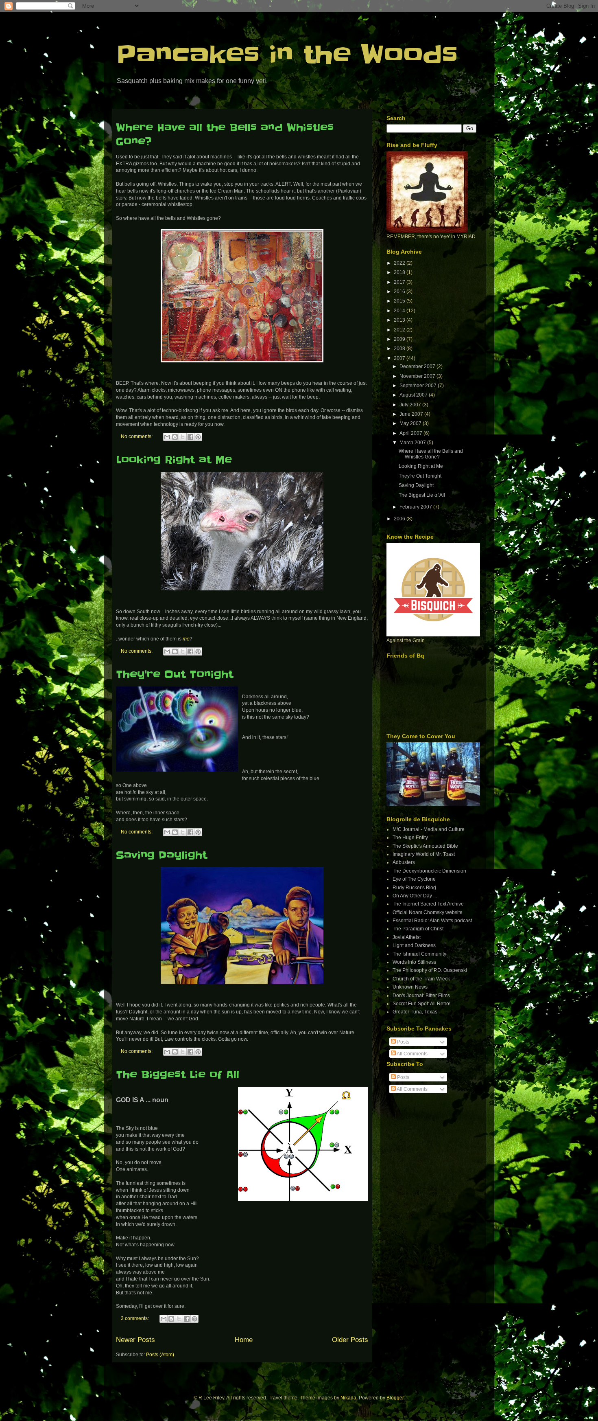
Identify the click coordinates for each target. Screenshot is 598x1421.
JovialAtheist (407, 937)
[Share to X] (183, 437)
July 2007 (410, 405)
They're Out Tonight (174, 674)
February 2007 (416, 507)
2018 (400, 272)
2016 (400, 291)
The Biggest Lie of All (177, 1074)
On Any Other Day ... (415, 896)
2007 (400, 358)
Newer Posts (135, 1340)
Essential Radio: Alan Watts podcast (432, 920)
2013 (400, 320)
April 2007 (411, 433)
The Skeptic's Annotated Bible (425, 846)
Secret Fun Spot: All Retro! (421, 1004)
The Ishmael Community (419, 954)
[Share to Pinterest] (198, 437)
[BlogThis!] (175, 437)
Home (244, 1340)
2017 (400, 282)
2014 (400, 311)
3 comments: (135, 1318)
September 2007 (418, 385)
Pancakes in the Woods (287, 55)
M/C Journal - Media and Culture (429, 829)
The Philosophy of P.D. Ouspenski (430, 970)
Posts (402, 1042)
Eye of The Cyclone (414, 879)
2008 (400, 348)
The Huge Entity (410, 837)
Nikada (348, 1398)
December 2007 (417, 366)
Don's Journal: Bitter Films (421, 995)
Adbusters (404, 862)
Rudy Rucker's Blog (414, 887)
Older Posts (350, 1340)
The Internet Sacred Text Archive (428, 904)
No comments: (137, 436)
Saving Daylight (161, 855)
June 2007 (411, 414)
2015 (400, 301)
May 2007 (411, 423)
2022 (400, 263)
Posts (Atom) (160, 1354)
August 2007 (414, 395)
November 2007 (417, 376)
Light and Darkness (414, 945)
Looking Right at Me (174, 460)
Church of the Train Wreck (421, 979)
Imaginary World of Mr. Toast (424, 854)
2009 (400, 339)
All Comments (412, 1054)
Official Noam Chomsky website (428, 912)
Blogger (395, 1398)
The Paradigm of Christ (418, 929)
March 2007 (413, 442)
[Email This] (167, 437)
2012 (400, 330)
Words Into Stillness (414, 962)
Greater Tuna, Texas (415, 1012)
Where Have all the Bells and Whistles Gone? (431, 454)
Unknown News (410, 987)
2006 (400, 519)
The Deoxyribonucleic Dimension (429, 871)
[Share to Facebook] (190, 437)
